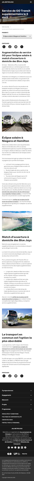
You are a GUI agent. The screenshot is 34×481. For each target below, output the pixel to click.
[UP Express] (17, 454)
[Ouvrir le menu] (31, 2)
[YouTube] (12, 447)
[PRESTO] (24, 454)
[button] (8, 2)
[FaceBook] (8, 447)
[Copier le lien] (22, 47)
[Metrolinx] (17, 428)
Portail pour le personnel (11, 422)
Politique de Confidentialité (12, 416)
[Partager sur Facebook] (10, 47)
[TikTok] (25, 447)
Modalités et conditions (10, 414)
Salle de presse (5, 26)
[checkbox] (30, 391)
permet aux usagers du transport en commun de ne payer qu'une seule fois (17, 349)
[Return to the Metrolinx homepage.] (8, 2)
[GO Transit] (9, 454)
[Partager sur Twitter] (4, 47)
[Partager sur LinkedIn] (16, 47)
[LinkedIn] (22, 447)
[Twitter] (15, 447)
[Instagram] (18, 447)
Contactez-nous (7, 419)
